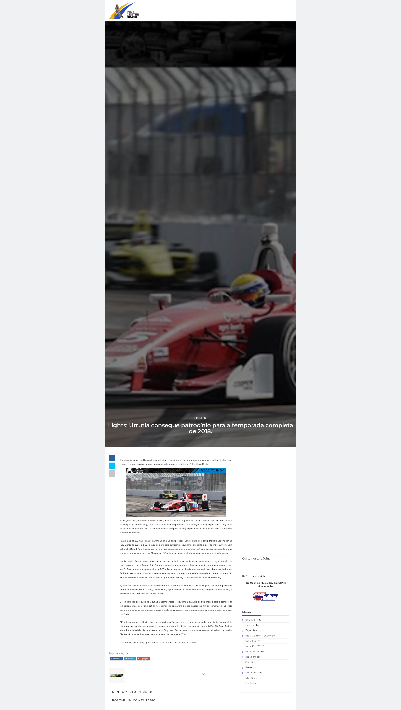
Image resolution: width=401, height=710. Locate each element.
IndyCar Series (254, 651)
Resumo (250, 667)
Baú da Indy (253, 619)
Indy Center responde (260, 635)
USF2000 (251, 678)
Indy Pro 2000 (254, 646)
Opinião (250, 662)
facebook (117, 659)
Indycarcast (253, 656)
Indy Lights (200, 418)
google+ (145, 659)
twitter (131, 659)
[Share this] (112, 458)
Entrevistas (252, 625)
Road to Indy (254, 672)
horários (250, 683)
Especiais (251, 630)
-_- (198, 437)
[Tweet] (112, 466)
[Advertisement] (265, 502)
